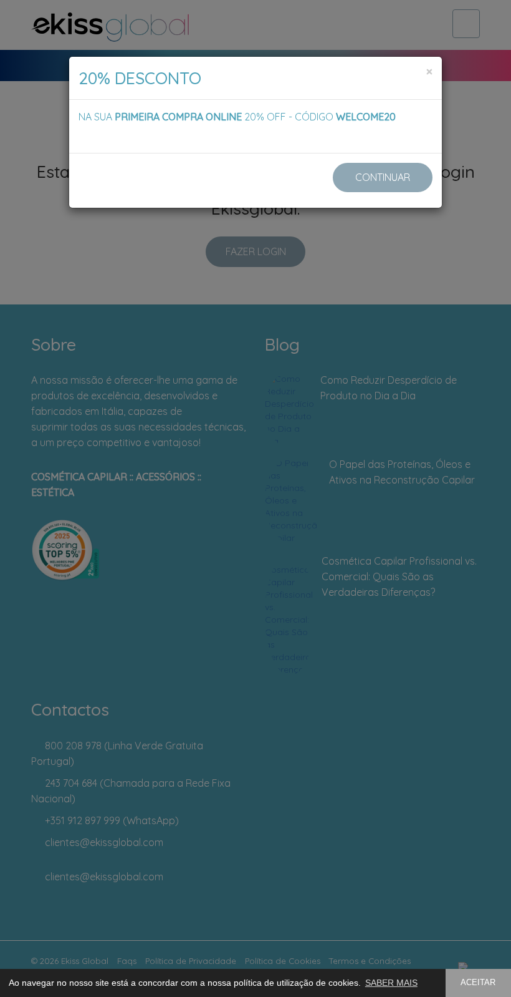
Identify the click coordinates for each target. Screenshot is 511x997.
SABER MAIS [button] (391, 983)
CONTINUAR (382, 177)
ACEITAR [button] (478, 982)
